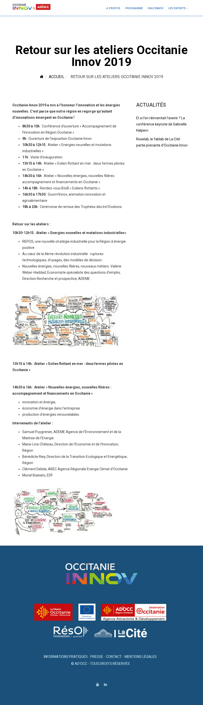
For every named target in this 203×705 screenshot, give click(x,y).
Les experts (177, 8)
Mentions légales (141, 657)
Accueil (56, 76)
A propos (113, 8)
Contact (114, 657)
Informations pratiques (66, 657)
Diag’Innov (155, 8)
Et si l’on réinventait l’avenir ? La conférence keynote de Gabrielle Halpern (161, 124)
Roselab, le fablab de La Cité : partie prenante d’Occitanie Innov (162, 142)
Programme (134, 8)
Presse (96, 657)
